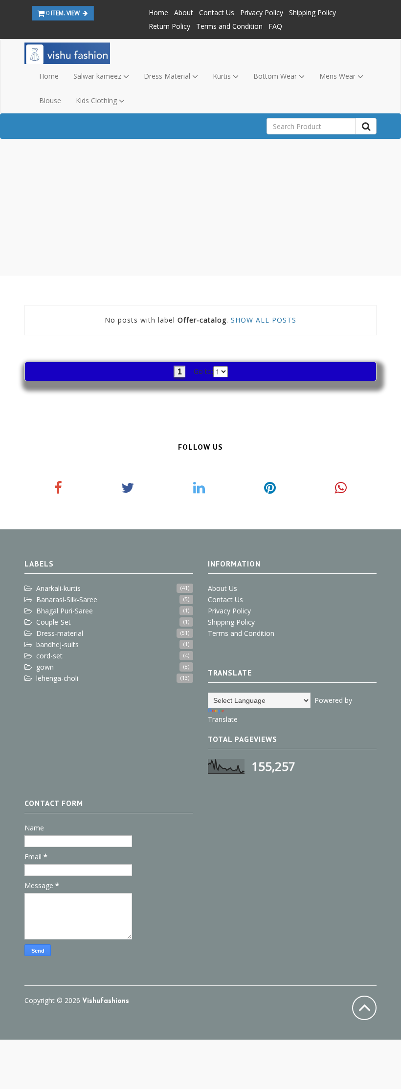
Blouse (50, 100)
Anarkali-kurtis (58, 588)
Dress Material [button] (168, 76)
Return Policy (169, 26)
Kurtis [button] (223, 76)
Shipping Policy (312, 12)
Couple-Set (53, 622)
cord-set (49, 655)
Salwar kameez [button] (98, 76)
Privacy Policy (261, 12)
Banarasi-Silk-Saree (66, 599)
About (183, 12)
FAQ (275, 26)
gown (45, 667)
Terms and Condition (229, 26)
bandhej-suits (57, 644)
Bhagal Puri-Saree (64, 610)
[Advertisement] (200, 207)
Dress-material (59, 633)
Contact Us (216, 12)
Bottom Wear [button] (276, 76)
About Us (222, 588)
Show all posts (263, 320)
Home (158, 12)
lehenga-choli (57, 678)
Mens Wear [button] (338, 76)
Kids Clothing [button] (97, 100)
